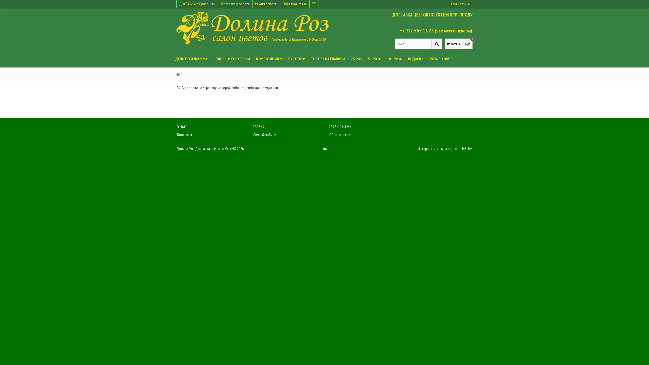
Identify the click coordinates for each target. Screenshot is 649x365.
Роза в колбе (441, 58)
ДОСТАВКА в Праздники (197, 3)
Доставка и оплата (235, 3)
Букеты (295, 58)
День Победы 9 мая (192, 58)
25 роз (356, 58)
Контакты (184, 134)
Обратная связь (295, 3)
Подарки (416, 58)
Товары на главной (328, 58)
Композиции (268, 58)
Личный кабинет (265, 134)
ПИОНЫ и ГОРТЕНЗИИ (232, 58)
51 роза (374, 58)
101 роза (394, 58)
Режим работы (266, 3)
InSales (467, 148)
